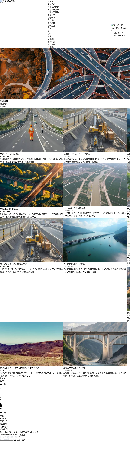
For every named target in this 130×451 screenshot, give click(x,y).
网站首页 (51, 1)
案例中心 (51, 4)
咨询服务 (51, 26)
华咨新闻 (51, 23)
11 (1, 406)
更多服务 (51, 15)
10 (1, 404)
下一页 (3, 413)
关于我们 (51, 39)
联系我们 (51, 47)
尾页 (2, 416)
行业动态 (51, 20)
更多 (49, 36)
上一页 (3, 384)
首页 (2, 381)
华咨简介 (51, 42)
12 (1, 408)
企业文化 (51, 45)
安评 (49, 31)
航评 (49, 34)
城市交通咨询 (53, 7)
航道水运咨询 (53, 12)
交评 (49, 28)
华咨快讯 (51, 18)
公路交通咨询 (53, 10)
